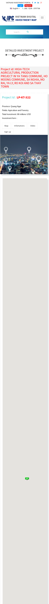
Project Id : (16, 97)
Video (32, 125)
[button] (27, 478)
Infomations (19, 125)
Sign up (7, 132)
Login (20, 6)
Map (6, 125)
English (15, 8)
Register (28, 6)
